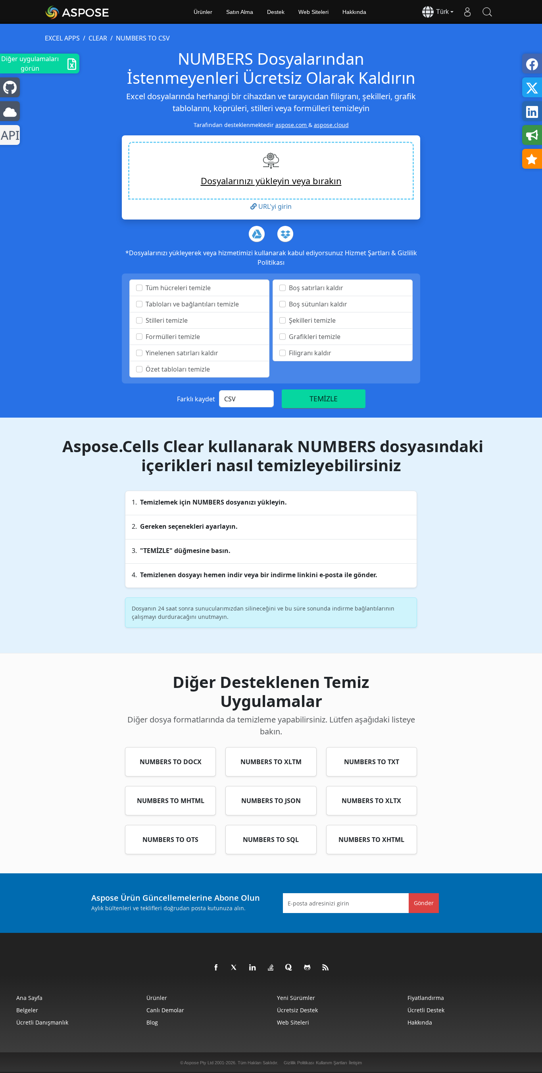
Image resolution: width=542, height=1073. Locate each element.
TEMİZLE (323, 398)
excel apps (62, 38)
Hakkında (354, 12)
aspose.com (291, 125)
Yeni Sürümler (296, 998)
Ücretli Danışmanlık (42, 1022)
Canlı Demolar (165, 1010)
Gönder (424, 903)
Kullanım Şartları (331, 1062)
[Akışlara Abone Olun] (326, 968)
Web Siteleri (313, 12)
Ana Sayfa (29, 998)
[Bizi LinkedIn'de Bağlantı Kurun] (253, 968)
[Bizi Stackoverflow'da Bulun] (271, 968)
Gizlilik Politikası (299, 1062)
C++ (8, 135)
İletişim (355, 1062)
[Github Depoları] (307, 968)
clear (97, 38)
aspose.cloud (331, 125)
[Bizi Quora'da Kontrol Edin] (289, 968)
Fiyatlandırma (425, 998)
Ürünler (203, 12)
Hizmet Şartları (368, 253)
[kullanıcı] (467, 12)
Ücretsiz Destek (297, 1010)
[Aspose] (77, 12)
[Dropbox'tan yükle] (285, 234)
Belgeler (27, 1010)
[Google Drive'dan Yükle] (257, 234)
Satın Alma (239, 12)
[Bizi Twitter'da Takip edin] (234, 968)
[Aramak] (487, 12)
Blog (152, 1022)
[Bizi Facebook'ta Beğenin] (216, 968)
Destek (275, 12)
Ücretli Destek (425, 1010)
